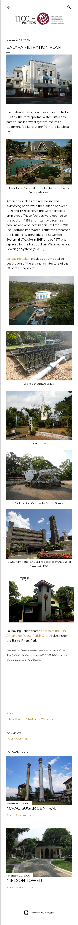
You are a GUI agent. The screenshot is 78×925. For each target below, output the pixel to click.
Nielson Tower (24, 880)
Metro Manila (32, 718)
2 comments (23, 815)
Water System (49, 718)
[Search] (69, 6)
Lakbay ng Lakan (18, 259)
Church (19, 718)
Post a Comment (17, 738)
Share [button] (9, 713)
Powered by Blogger (42, 912)
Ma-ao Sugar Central (31, 808)
